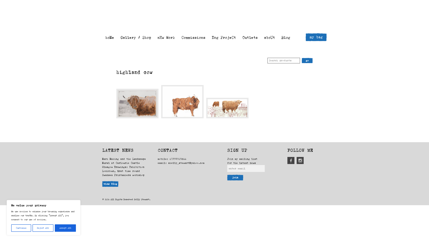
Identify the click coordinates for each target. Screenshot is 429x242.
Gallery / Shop (136, 37)
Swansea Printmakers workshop (123, 175)
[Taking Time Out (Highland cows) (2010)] (227, 108)
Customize (21, 228)
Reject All (43, 228)
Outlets (250, 37)
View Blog (110, 183)
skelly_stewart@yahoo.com (186, 163)
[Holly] (137, 103)
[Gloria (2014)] (182, 101)
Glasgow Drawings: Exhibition (123, 167)
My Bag (316, 37)
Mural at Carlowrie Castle (121, 163)
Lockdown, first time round (121, 171)
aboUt (269, 37)
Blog (286, 37)
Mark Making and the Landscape (124, 158)
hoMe (109, 37)
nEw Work (166, 37)
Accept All (65, 228)
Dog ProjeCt (224, 37)
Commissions (193, 37)
